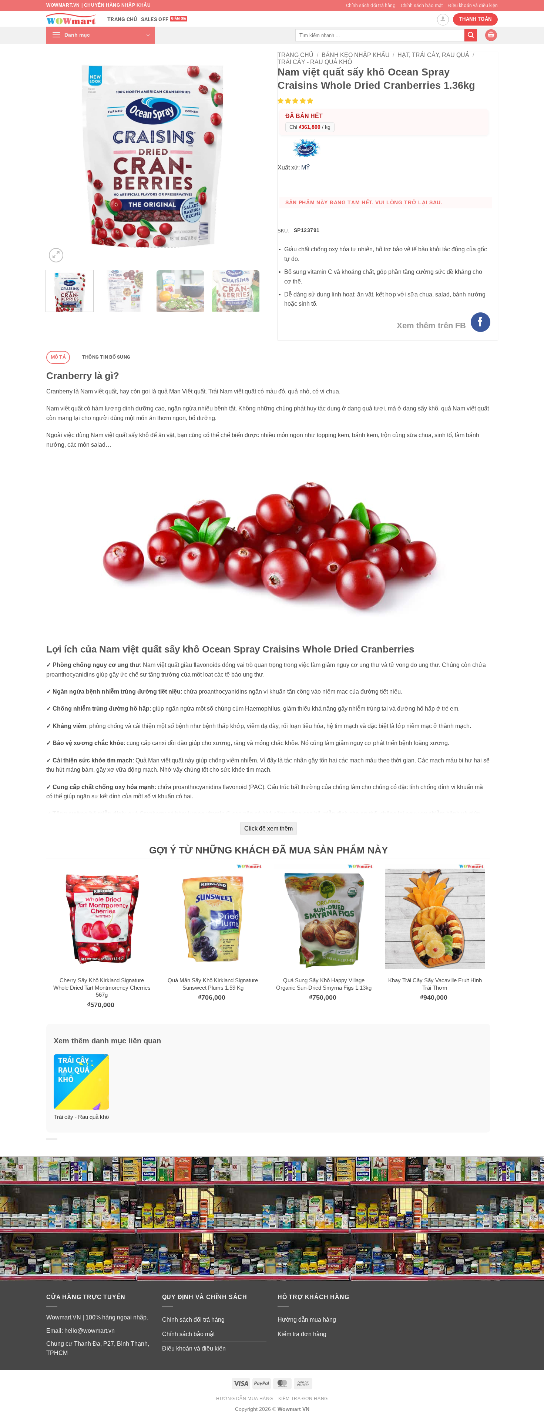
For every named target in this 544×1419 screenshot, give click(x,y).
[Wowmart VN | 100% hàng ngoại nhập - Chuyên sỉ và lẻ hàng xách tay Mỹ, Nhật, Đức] (71, 18)
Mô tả (58, 357)
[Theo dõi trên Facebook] (480, 322)
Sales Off (155, 19)
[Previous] (60, 158)
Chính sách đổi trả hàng (371, 5)
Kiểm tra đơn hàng (302, 1334)
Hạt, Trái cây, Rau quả (433, 55)
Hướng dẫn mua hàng (307, 1319)
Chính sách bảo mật (422, 5)
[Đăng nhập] (443, 20)
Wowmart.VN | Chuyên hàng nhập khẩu (98, 5)
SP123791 (306, 230)
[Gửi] (470, 35)
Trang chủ (122, 19)
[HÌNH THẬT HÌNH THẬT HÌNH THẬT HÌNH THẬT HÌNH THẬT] (152, 157)
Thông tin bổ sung (106, 357)
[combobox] (379, 35)
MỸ (305, 167)
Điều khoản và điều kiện (473, 5)
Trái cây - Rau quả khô (315, 62)
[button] (100, 35)
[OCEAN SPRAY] (308, 148)
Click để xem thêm (268, 828)
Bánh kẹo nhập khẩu (356, 55)
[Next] (245, 158)
